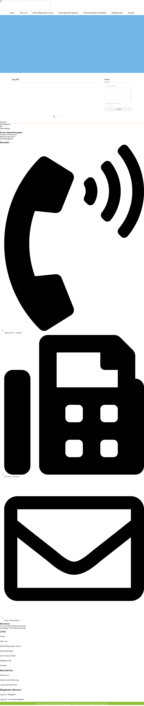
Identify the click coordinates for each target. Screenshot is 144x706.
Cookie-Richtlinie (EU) (8, 685)
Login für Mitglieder (8, 694)
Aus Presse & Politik (8, 656)
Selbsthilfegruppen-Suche (42, 13)
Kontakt (131, 13)
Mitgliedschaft (117, 13)
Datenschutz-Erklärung (9, 680)
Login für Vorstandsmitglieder (12, 699)
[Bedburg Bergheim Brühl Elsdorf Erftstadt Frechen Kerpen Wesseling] (118, 97)
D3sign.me (103, 704)
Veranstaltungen (6, 651)
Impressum (4, 675)
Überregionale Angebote (68, 13)
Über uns (23, 13)
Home (12, 13)
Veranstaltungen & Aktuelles (94, 13)
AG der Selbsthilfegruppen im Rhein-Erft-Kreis (68, 704)
